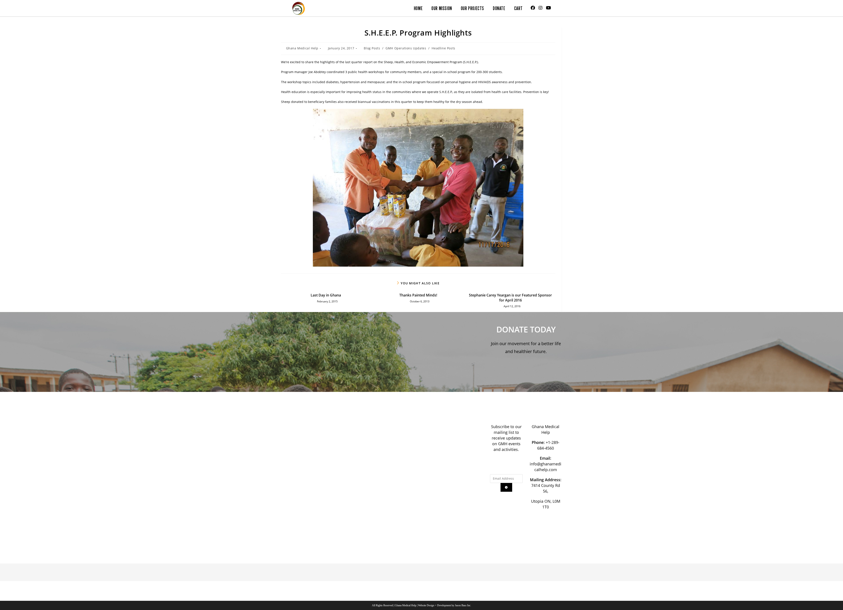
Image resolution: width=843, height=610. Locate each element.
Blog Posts (372, 48)
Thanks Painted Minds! (418, 295)
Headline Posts (443, 48)
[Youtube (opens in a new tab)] (548, 8)
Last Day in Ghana (326, 295)
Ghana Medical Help (302, 48)
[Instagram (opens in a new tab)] (540, 8)
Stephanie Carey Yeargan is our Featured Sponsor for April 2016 (510, 297)
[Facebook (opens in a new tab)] (533, 8)
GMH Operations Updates (405, 48)
